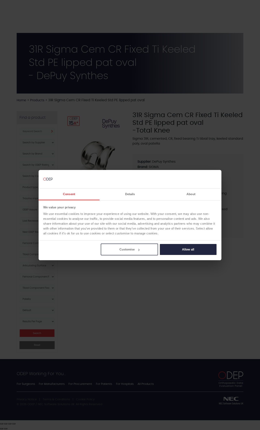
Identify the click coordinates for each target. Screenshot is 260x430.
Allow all (188, 249)
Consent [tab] (69, 194)
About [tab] (190, 194)
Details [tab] (130, 194)
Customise (127, 249)
